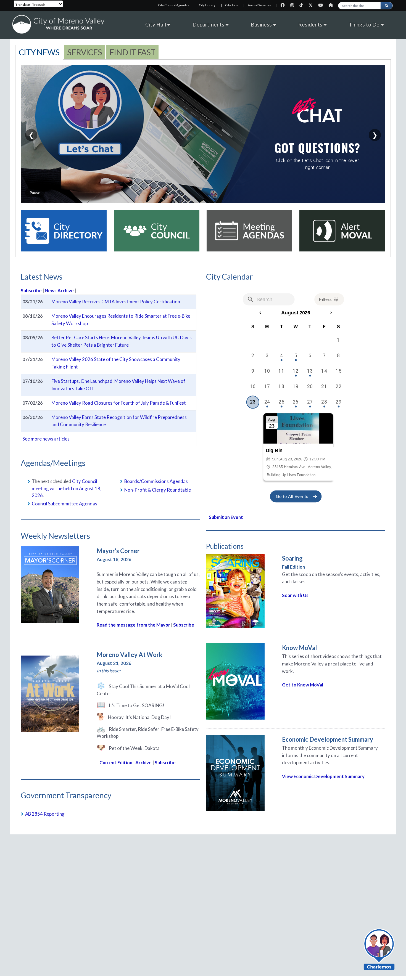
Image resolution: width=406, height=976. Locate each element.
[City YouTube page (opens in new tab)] (322, 5)
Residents (310, 24)
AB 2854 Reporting (45, 814)
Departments (209, 24)
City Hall (156, 24)
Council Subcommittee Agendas (64, 503)
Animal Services (259, 5)
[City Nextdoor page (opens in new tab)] (332, 5)
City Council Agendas (173, 5)
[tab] (39, 52)
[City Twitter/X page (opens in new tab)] (312, 5)
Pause (35, 192)
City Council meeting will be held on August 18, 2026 (66, 488)
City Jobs (231, 5)
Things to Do (365, 24)
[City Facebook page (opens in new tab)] (284, 5)
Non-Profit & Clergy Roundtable (157, 490)
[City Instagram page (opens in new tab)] (293, 5)
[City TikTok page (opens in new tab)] (302, 5)
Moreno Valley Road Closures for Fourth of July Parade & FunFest (118, 403)
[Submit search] (386, 5)
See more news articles (46, 439)
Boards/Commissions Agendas (156, 481)
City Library (207, 5)
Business (262, 24)
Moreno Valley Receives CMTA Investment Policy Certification (115, 301)
